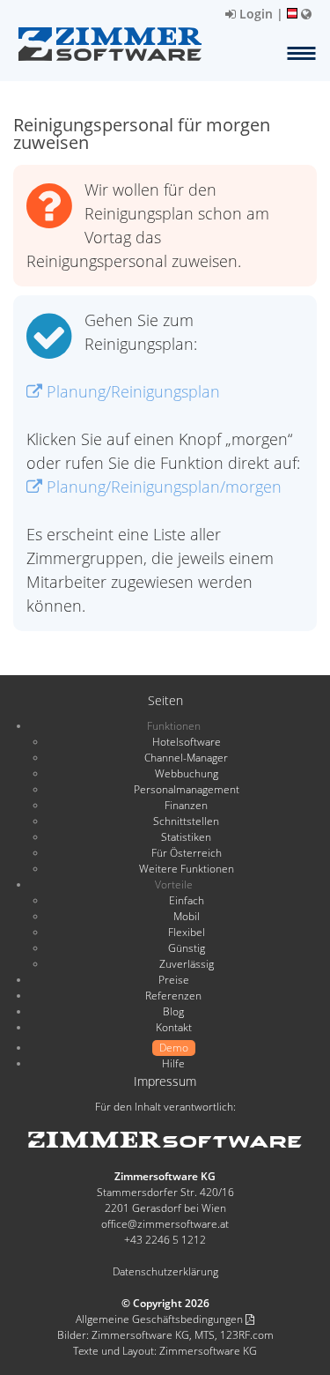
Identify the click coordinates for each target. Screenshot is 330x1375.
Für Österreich (186, 852)
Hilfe (173, 1063)
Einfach (186, 900)
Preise (173, 979)
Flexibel (186, 932)
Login (254, 13)
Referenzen (173, 995)
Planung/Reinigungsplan (131, 391)
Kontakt (174, 1027)
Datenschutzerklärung (165, 1271)
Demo (173, 1047)
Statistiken (186, 836)
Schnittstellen (186, 821)
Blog (173, 1011)
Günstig (186, 947)
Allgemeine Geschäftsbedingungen (161, 1319)
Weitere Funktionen (186, 868)
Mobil (186, 916)
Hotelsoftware (186, 741)
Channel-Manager (186, 757)
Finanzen (186, 805)
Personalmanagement (186, 789)
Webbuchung (186, 773)
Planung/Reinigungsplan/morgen (162, 486)
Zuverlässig (186, 963)
